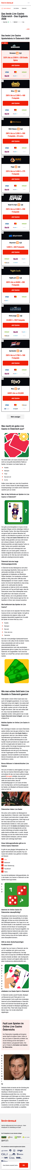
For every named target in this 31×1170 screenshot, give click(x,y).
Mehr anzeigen (15, 417)
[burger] (29, 2)
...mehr (28, 29)
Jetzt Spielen (15, 65)
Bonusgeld (9, 776)
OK (24, 1165)
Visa (5, 859)
